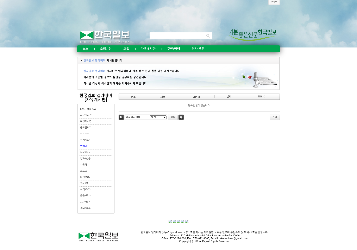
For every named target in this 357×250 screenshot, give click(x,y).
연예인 (83, 146)
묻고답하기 (86, 127)
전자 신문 (198, 48)
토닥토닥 (84, 134)
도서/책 (84, 183)
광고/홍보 (85, 208)
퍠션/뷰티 (85, 177)
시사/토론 (85, 202)
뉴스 (85, 48)
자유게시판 (148, 48)
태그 (181, 117)
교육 (126, 48)
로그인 (274, 2)
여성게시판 (86, 121)
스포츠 (83, 171)
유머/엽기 (85, 140)
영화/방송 (85, 158)
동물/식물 (85, 152)
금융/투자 (85, 195)
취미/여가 (85, 189)
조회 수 (261, 96)
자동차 (83, 165)
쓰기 (275, 117)
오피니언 (106, 48)
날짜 (229, 96)
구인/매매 (173, 48)
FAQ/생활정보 (88, 109)
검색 (121, 117)
